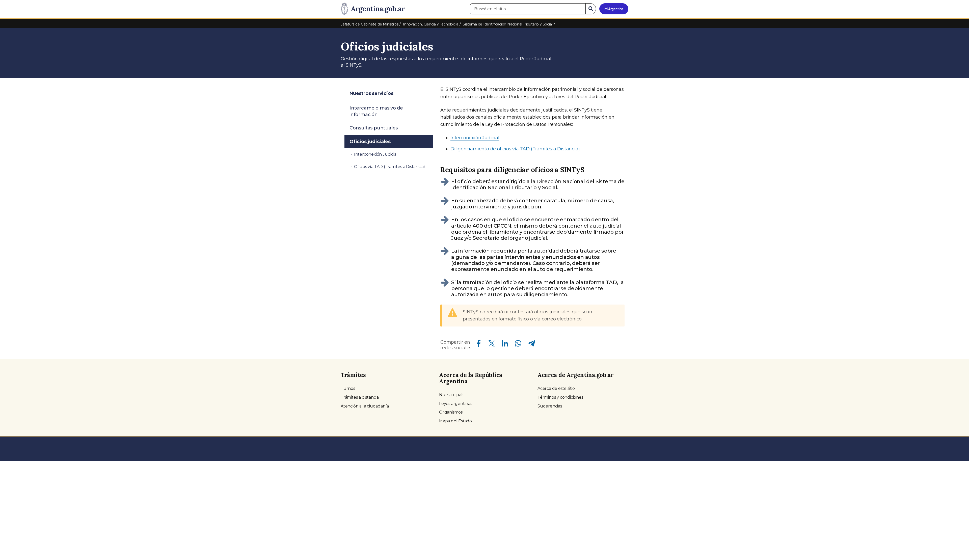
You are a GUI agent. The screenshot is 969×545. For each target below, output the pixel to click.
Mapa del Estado (455, 421)
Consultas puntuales (373, 128)
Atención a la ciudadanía (365, 406)
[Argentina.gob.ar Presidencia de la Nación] (373, 9)
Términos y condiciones (560, 397)
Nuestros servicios (371, 93)
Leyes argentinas (455, 403)
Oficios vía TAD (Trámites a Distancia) (389, 166)
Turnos (348, 388)
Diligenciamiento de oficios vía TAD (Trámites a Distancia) (515, 149)
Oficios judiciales (369, 141)
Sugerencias (549, 406)
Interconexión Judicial (474, 138)
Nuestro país (451, 394)
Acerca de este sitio (556, 388)
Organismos (451, 412)
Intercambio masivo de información (376, 111)
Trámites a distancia (360, 397)
